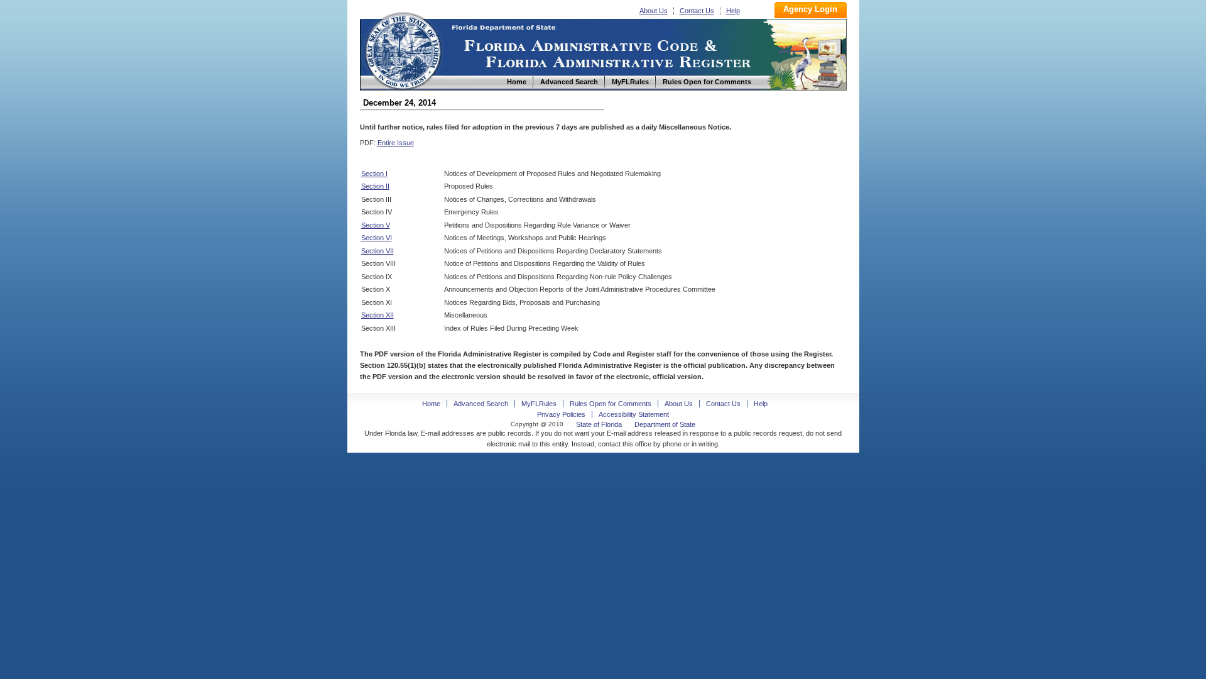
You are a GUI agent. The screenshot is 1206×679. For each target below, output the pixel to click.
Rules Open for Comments (610, 403)
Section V (375, 225)
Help (733, 10)
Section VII (377, 251)
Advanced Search (481, 403)
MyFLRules (539, 403)
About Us (653, 10)
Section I (374, 173)
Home (402, 49)
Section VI (376, 237)
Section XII (377, 315)
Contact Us (697, 10)
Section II (375, 186)
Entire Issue (396, 142)
